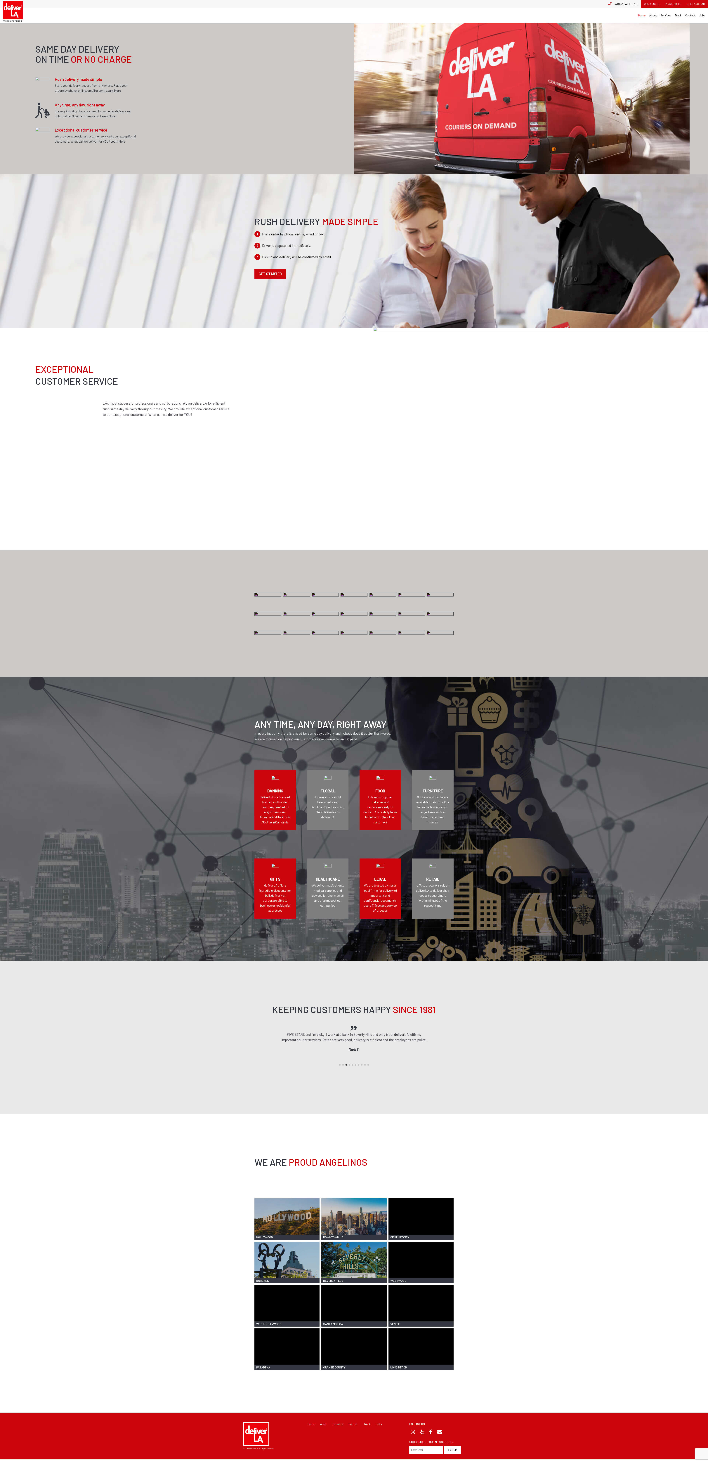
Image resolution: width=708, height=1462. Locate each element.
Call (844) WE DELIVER (626, 3)
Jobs (702, 15)
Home (641, 15)
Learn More (113, 90)
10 (368, 1065)
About (653, 15)
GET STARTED (270, 274)
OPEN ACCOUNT (696, 3)
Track (678, 15)
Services (665, 15)
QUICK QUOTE (652, 3)
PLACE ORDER (673, 3)
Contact (690, 15)
